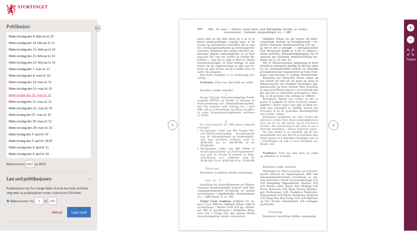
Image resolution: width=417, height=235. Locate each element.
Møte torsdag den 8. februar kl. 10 (31, 36)
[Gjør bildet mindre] (410, 40)
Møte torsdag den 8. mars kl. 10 (29, 75)
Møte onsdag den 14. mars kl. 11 (30, 82)
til (46, 201)
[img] (27, 9)
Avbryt (57, 212)
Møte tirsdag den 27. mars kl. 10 (30, 114)
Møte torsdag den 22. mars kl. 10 (30, 108)
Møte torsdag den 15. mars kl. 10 (30, 88)
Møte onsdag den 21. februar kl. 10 (32, 56)
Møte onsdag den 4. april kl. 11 (29, 147)
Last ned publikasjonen (29, 179)
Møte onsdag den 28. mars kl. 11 (30, 121)
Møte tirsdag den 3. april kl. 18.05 (30, 141)
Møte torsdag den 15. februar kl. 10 (32, 49)
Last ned (78, 212)
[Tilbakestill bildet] (410, 52)
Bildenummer (16, 164)
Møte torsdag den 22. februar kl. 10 (32, 62)
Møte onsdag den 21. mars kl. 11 (30, 101)
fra (32, 201)
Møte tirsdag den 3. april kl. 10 (28, 134)
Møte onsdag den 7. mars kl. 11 (29, 69)
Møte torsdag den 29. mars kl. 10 (30, 128)
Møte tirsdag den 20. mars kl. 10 (30, 95)
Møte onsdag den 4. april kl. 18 (29, 154)
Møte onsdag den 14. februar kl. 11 (32, 43)
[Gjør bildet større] (410, 28)
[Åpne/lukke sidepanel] (97, 28)
